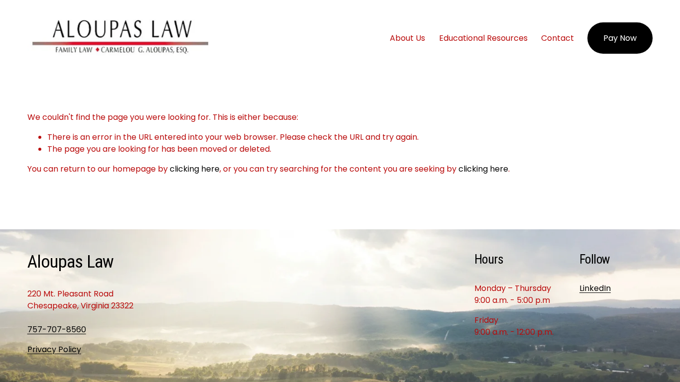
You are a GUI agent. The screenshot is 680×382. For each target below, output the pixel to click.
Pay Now (620, 38)
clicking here (195, 169)
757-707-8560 (56, 329)
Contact (557, 38)
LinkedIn (595, 288)
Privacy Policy (54, 349)
